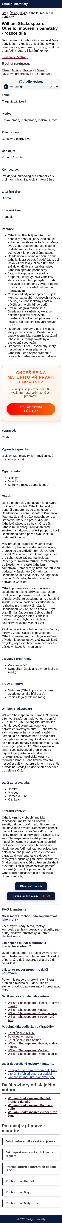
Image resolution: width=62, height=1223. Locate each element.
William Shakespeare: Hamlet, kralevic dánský (29, 1100)
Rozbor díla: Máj (17, 1192)
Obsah (41, 70)
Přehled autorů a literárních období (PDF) (31, 1168)
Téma (5, 70)
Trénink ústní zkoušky (31, 896)
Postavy (28, 70)
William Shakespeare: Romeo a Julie (32, 1013)
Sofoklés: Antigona (20, 1036)
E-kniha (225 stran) (15, 57)
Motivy (16, 70)
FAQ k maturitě (42, 73)
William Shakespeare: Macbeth (28, 1009)
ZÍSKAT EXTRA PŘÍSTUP (31, 409)
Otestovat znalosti (31, 886)
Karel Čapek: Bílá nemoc (24, 1040)
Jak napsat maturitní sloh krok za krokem (29, 1154)
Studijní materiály (15, 4)
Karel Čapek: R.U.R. (21, 1033)
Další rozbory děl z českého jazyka (30, 1141)
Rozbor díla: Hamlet (20, 1181)
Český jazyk (18, 13)
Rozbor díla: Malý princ (22, 1203)
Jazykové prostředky (15, 73)
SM (4, 13)
